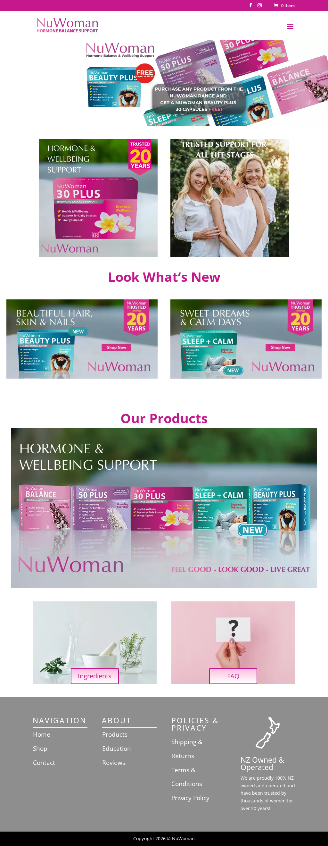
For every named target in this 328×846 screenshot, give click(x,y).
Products (114, 734)
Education (116, 748)
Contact (44, 762)
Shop (40, 748)
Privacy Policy (190, 798)
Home (41, 734)
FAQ (233, 676)
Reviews (113, 762)
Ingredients (94, 676)
